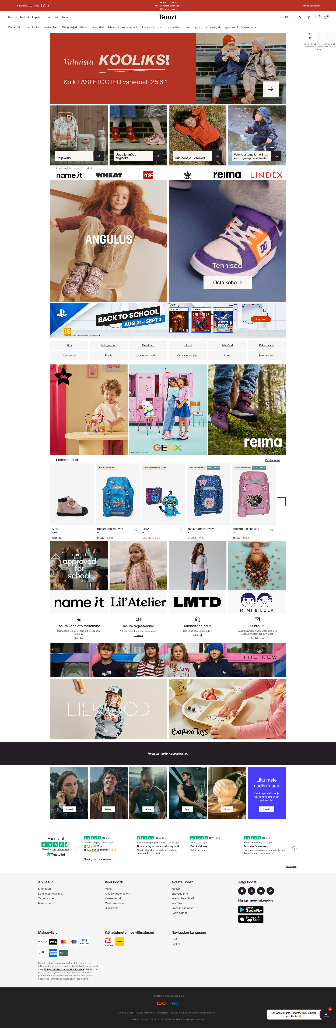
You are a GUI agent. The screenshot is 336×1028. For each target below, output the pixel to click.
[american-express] (53, 953)
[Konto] (300, 17)
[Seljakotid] (79, 135)
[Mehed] (109, 793)
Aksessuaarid (148, 355)
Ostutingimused (125, 1012)
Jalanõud (227, 345)
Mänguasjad (108, 345)
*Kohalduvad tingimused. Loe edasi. (73, 168)
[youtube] (261, 891)
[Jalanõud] (138, 135)
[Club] (308, 17)
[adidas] (188, 175)
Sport (227, 355)
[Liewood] (108, 709)
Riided (188, 345)
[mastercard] (63, 942)
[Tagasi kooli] (168, 68)
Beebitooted (266, 355)
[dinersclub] (42, 953)
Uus (69, 345)
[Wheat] (109, 175)
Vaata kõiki (272, 460)
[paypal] (42, 942)
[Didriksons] (168, 660)
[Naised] (69, 793)
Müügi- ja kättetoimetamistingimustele (64, 969)
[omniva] (109, 942)
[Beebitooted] (247, 409)
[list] (108, 241)
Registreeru (257, 638)
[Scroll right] (281, 501)
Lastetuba (69, 355)
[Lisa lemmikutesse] (90, 530)
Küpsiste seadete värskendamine (199, 1013)
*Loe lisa (78, 638)
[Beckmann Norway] (227, 709)
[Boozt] (168, 17)
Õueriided (148, 345)
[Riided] (89, 409)
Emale (109, 355)
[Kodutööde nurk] (168, 409)
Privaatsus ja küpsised (169, 1012)
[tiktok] (270, 891)
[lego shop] (148, 175)
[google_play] (251, 909)
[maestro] (74, 942)
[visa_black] (53, 942)
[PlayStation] (168, 320)
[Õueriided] (197, 135)
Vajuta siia (198, 635)
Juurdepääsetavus (146, 1012)
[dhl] (119, 942)
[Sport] (148, 793)
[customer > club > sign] (267, 793)
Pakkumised (266, 345)
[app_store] (251, 918)
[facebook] (242, 891)
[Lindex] (267, 175)
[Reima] (227, 175)
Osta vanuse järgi (187, 355)
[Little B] (257, 135)
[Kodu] (227, 793)
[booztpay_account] (63, 953)
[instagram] (251, 891)
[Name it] (69, 175)
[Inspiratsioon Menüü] (259, 27)
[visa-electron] (84, 942)
